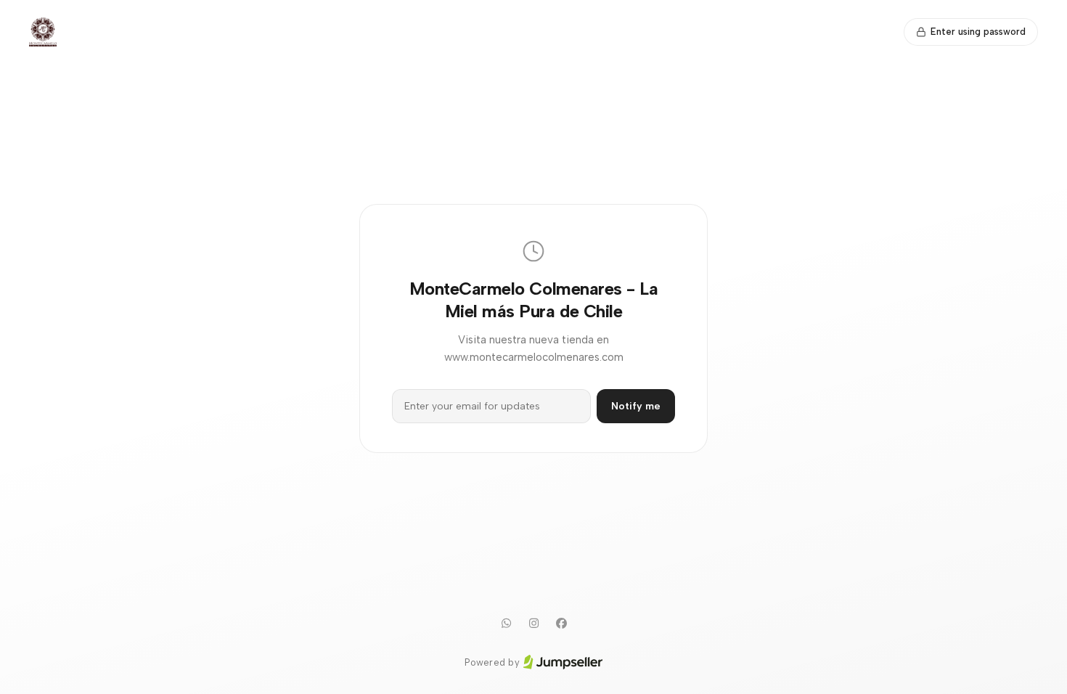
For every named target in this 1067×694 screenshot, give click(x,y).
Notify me (636, 406)
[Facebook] (561, 624)
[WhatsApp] (506, 624)
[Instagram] (533, 624)
